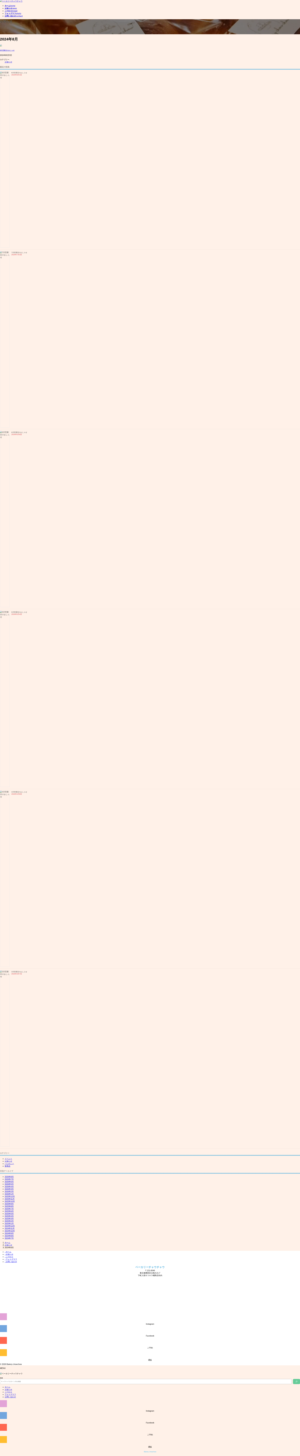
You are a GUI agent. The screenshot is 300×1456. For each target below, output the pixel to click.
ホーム (7, 1387)
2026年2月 (9, 1191)
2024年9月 (9, 1233)
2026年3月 (9, 1189)
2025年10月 (10, 1201)
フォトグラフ (10, 1394)
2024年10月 (10, 1231)
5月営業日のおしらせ (19, 612)
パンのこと (9, 1164)
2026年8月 (9, 1177)
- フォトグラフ (11, 1259)
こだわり (8, 1392)
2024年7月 (9, 1238)
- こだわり (9, 1257)
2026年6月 (9, 1182)
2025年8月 (9, 1206)
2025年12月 (10, 1196)
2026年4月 (9, 1187)
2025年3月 (9, 1219)
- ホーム (8, 1252)
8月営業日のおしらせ (7, 50)
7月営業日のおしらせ (19, 252)
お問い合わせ (10, 1397)
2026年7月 (9, 1179)
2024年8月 (9, 1236)
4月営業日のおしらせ (19, 792)
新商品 (7, 1166)
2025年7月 (9, 1209)
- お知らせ (9, 1254)
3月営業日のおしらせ (19, 972)
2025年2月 (9, 1221)
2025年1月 (9, 1223)
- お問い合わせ (11, 1262)
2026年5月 (9, 1184)
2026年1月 (9, 1194)
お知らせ (8, 62)
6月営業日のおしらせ (19, 432)
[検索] (296, 1381)
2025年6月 (9, 1211)
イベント (8, 1159)
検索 (1, 1378)
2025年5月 (9, 1214)
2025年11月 (10, 1199)
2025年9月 (9, 1204)
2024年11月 (10, 1228)
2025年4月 (9, 1216)
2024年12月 (10, 1226)
